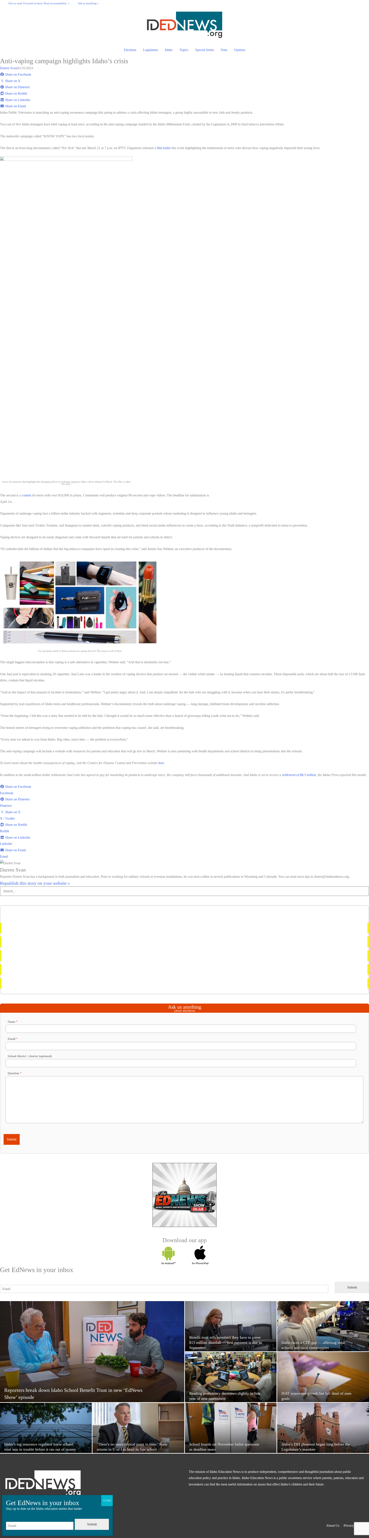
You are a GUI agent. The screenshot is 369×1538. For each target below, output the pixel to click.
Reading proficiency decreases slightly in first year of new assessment (53, 942)
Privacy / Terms (354, 1525)
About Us (332, 1525)
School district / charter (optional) (30, 1056)
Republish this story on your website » (35, 883)
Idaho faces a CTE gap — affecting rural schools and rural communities (54, 983)
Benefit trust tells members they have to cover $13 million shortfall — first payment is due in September (75, 928)
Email (13, 1038)
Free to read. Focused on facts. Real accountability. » (39, 3)
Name (13, 1021)
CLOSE (107, 1500)
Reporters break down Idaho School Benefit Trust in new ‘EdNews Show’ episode (61, 955)
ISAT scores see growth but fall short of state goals (40, 969)
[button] (360, 3)
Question (15, 1073)
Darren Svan (8, 68)
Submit (11, 1139)
